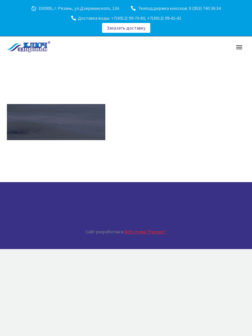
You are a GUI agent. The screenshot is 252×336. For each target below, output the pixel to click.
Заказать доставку (126, 28)
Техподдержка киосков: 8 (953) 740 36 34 (179, 8)
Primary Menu (239, 47)
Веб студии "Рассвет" (145, 232)
